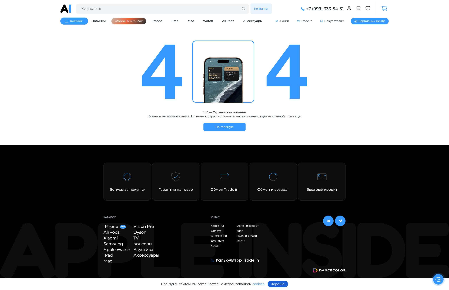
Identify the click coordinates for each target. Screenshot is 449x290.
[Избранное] (368, 9)
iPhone (157, 21)
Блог (240, 231)
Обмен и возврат (248, 226)
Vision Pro (143, 226)
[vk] (328, 221)
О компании (219, 236)
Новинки (99, 21)
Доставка (217, 240)
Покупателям (334, 21)
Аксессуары (253, 21)
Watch (208, 21)
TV (136, 238)
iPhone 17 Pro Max (129, 21)
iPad (175, 21)
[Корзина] (382, 8)
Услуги (241, 240)
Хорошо (277, 284)
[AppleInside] (65, 8)
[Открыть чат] (438, 279)
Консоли (142, 243)
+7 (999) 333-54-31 (325, 8)
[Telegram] (340, 221)
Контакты (261, 8)
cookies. (258, 284)
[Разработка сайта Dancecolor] (329, 271)
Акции (284, 21)
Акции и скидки (247, 236)
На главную (224, 127)
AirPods (228, 21)
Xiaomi (110, 238)
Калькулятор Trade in (237, 260)
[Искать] (243, 9)
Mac (191, 21)
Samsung (113, 243)
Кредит (216, 245)
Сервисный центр (371, 21)
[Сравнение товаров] (358, 9)
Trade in (306, 21)
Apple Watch (116, 249)
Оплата (216, 231)
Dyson (139, 232)
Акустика (143, 249)
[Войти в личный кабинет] (349, 9)
